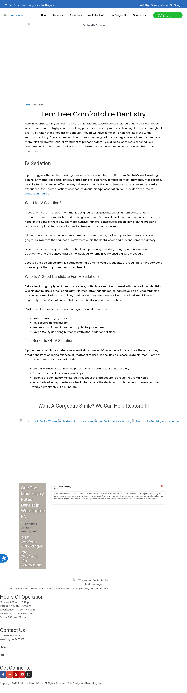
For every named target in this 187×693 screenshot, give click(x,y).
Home (27, 105)
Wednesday (7, 609)
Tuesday (5, 605)
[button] (64, 15)
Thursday (5, 613)
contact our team (36, 193)
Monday (4, 602)
